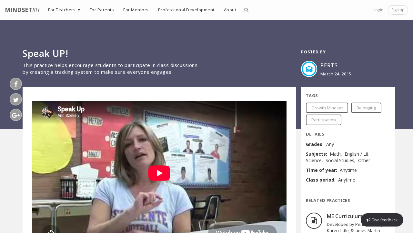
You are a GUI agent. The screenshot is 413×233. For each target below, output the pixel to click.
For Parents (102, 10)
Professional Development (186, 10)
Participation (323, 120)
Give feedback (384, 220)
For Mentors (136, 10)
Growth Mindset (327, 108)
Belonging (366, 108)
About (230, 10)
